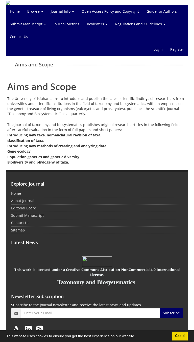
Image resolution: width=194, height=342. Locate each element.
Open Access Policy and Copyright (110, 11)
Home (15, 11)
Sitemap (18, 230)
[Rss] (39, 329)
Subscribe (171, 313)
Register (177, 49)
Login (158, 49)
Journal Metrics (66, 24)
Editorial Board (23, 208)
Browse (34, 11)
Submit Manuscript (26, 24)
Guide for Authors (162, 11)
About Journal (22, 200)
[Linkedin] (29, 329)
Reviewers (96, 24)
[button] (137, 336)
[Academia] (17, 329)
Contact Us (19, 36)
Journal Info (61, 11)
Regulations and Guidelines (139, 24)
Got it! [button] (180, 336)
